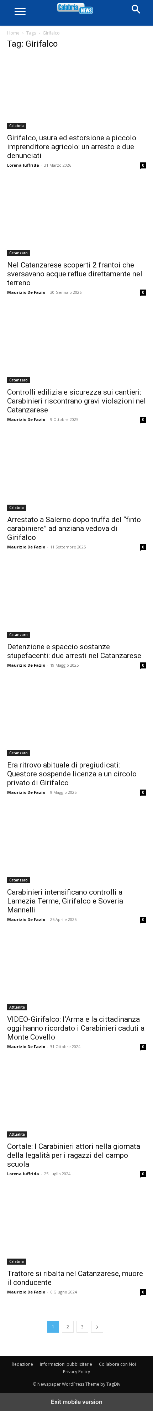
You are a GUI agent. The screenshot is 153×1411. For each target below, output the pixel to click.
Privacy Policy (76, 1372)
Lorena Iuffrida (23, 165)
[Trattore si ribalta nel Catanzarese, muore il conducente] (76, 1228)
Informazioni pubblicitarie (66, 1364)
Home (13, 33)
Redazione (22, 1364)
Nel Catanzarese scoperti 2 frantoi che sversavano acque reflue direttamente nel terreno (74, 274)
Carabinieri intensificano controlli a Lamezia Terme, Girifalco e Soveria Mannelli (65, 901)
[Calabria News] (76, 9)
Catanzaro (18, 252)
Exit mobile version (76, 1401)
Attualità (17, 1007)
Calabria (16, 125)
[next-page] (97, 1327)
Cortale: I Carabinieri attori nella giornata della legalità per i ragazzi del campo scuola (73, 1155)
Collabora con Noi (117, 1364)
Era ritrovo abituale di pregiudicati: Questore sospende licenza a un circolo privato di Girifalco (72, 774)
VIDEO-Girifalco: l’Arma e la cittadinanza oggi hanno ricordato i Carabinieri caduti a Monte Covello (75, 1028)
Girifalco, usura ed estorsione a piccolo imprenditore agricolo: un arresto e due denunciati (71, 147)
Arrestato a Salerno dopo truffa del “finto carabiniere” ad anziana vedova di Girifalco (74, 528)
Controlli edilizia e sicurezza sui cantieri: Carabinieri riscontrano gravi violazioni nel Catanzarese (76, 401)
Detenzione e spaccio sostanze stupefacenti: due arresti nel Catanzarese (74, 651)
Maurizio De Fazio (26, 292)
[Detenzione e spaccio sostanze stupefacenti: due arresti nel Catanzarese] (76, 601)
